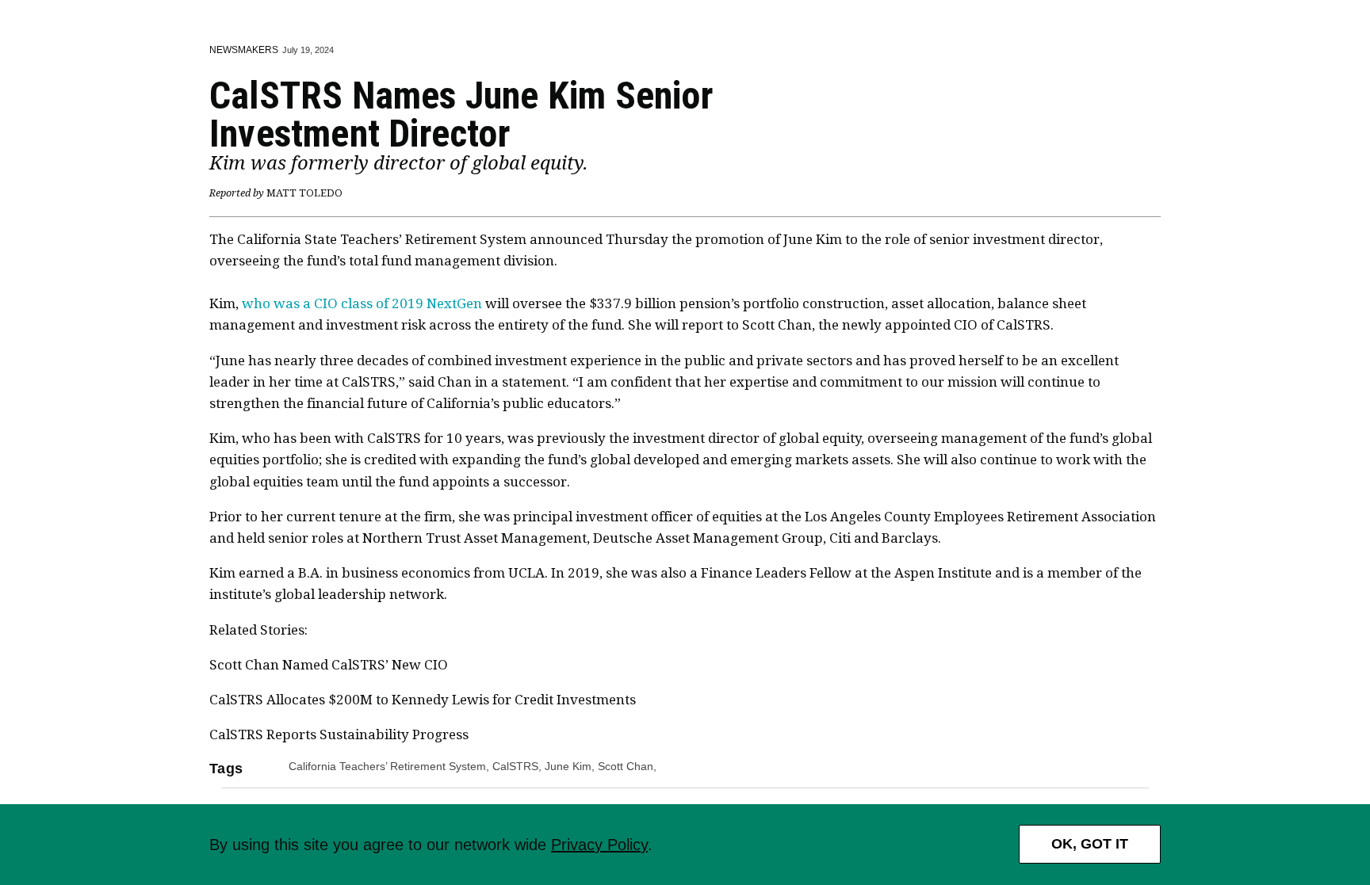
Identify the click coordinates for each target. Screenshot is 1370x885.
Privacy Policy (599, 844)
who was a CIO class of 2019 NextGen (362, 303)
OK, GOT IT (1089, 844)
